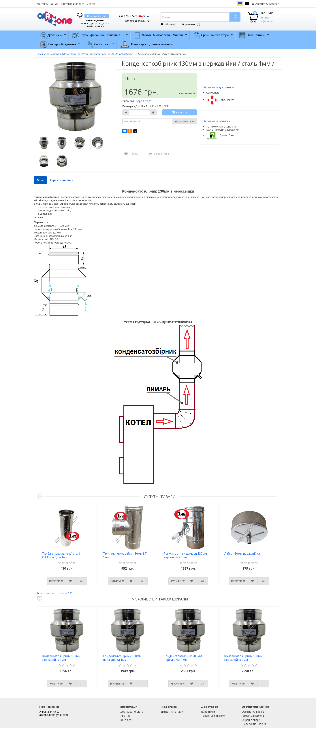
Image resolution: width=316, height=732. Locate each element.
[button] (132, 19)
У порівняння (162, 153)
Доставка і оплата (131, 711)
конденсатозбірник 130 (58, 593)
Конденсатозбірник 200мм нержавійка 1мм (183, 658)
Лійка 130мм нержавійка (242, 554)
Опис (40, 180)
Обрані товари (251, 720)
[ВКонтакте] (124, 131)
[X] (135, 131)
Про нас (125, 715)
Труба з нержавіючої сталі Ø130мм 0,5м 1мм (61, 555)
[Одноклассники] (129, 131)
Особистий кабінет (254, 711)
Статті (91, 3)
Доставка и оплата (72, 3)
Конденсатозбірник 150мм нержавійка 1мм (61, 658)
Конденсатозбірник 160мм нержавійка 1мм (122, 658)
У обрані (135, 153)
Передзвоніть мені (96, 16)
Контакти (42, 3)
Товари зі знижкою (213, 715)
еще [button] (148, 20)
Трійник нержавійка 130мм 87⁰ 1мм (125, 555)
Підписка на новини (254, 724)
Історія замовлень (253, 715)
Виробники (208, 711)
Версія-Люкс (143, 101)
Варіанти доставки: (219, 87)
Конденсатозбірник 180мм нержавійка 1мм (243, 658)
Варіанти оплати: (217, 121)
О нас (54, 3)
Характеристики (61, 180)
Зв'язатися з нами (172, 711)
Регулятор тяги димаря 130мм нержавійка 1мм (185, 555)
